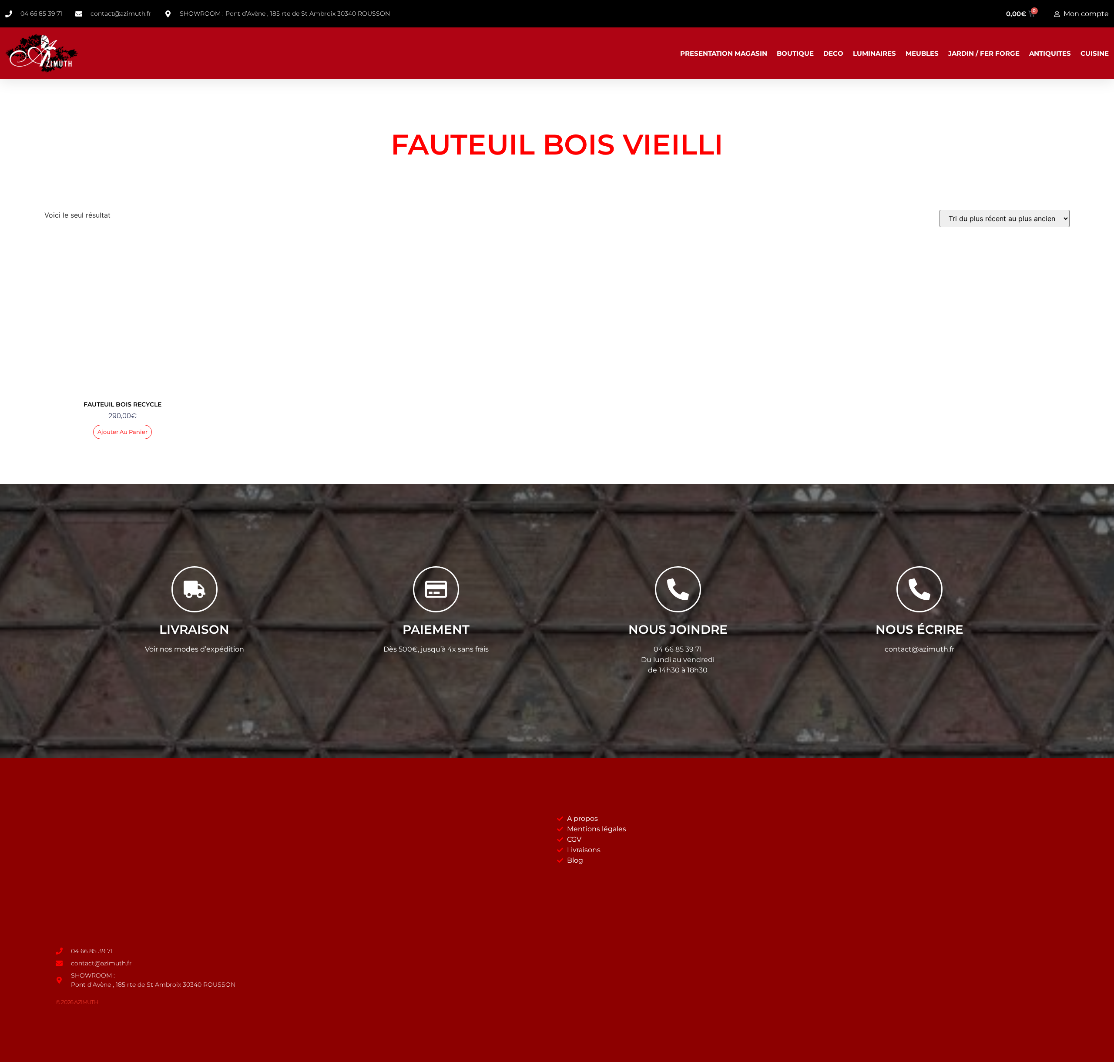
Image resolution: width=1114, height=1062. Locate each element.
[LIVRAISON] (194, 589)
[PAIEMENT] (436, 589)
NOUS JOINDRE (678, 629)
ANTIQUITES (1050, 53)
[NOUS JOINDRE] (678, 589)
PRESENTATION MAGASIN (723, 53)
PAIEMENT (436, 629)
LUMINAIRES (874, 53)
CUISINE (1094, 53)
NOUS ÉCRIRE (919, 629)
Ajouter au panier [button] (122, 431)
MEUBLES (922, 53)
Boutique (795, 53)
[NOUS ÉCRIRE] (919, 589)
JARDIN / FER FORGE (984, 53)
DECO (833, 53)
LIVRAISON (194, 629)
